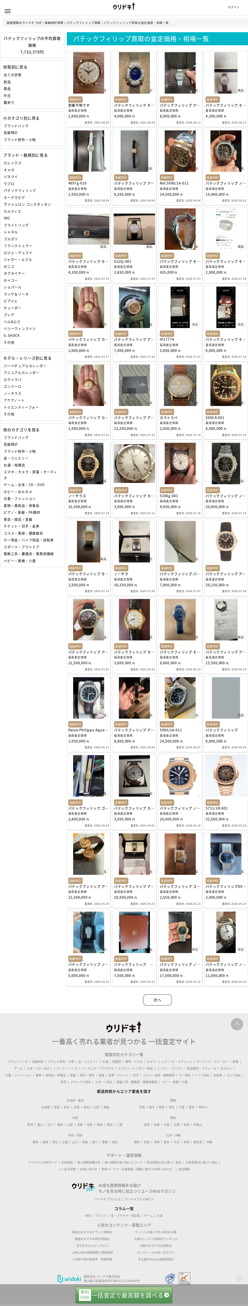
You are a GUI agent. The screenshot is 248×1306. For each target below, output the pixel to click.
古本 (30, 1068)
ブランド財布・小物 (20, 139)
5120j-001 (123, 261)
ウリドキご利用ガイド (42, 1162)
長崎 (157, 1142)
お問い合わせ (88, 1169)
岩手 (67, 1107)
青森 (57, 1107)
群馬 (162, 1107)
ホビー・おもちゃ (18, 491)
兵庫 (176, 1124)
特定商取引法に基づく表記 (164, 1162)
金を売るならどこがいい (92, 1246)
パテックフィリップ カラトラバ (93, 339)
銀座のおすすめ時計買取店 (92, 1239)
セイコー (11, 280)
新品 (7, 81)
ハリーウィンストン (20, 328)
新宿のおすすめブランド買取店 (92, 1232)
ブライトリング (16, 225)
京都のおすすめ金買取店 (156, 1246)
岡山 (55, 1142)
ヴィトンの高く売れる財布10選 (155, 1232)
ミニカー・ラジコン (170, 1068)
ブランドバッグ (16, 125)
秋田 (86, 1107)
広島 (65, 1142)
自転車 (217, 1075)
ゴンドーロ (13, 386)
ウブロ (9, 183)
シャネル (11, 231)
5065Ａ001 (215, 417)
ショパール (13, 287)
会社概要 (184, 1169)
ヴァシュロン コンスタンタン (27, 204)
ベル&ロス (12, 321)
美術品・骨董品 (56, 1075)
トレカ (73, 1068)
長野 (80, 1124)
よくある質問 (67, 1169)
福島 (106, 1107)
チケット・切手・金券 (21, 526)
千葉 (182, 1107)
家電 (235, 1061)
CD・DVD (43, 1068)
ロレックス (13, 162)
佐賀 (147, 1142)
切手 (136, 1075)
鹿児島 (198, 1142)
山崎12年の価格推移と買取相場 (92, 1252)
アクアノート (14, 400)
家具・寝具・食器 (18, 519)
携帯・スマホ (134, 1061)
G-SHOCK (12, 335)
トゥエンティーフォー (21, 407)
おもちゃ (226, 1068)
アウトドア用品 (80, 1082)
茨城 (142, 1107)
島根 (45, 1142)
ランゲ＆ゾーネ (16, 294)
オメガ (9, 169)
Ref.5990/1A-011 (174, 183)
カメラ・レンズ (157, 1061)
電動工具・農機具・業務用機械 (29, 553)
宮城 (76, 1107)
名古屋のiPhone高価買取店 (156, 1259)
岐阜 (90, 1124)
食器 (101, 1075)
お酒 (105, 1061)
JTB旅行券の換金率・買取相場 (92, 1259)
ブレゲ (9, 314)
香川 (95, 1142)
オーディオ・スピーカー (212, 1061)
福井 (60, 1124)
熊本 (167, 1142)
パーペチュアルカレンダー (25, 365)
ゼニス (9, 266)
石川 (50, 1124)
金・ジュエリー (16, 458)
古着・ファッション (20, 498)
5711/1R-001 (217, 808)
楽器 (73, 1075)
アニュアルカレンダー (21, 372)
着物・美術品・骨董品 (21, 505)
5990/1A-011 (171, 729)
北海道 (45, 1107)
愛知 (110, 1124)
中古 (7, 95)
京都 (157, 1124)
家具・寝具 (87, 1075)
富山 (40, 1124)
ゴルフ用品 (233, 1075)
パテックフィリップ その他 (136, 105)
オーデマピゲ (14, 197)
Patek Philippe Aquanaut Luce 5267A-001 (105, 729)
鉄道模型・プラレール (201, 1068)
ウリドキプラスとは (107, 1199)
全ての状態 (13, 74)
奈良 (186, 1124)
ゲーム (18, 1068)
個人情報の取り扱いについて (123, 1162)
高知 (115, 1142)
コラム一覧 (124, 1208)
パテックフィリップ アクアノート (187, 105)
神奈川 (203, 1107)
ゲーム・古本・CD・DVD (24, 484)
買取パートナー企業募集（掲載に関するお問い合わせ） (137, 1169)
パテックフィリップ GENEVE (139, 964)
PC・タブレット (182, 1061)
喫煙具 (116, 1061)
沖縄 (209, 1142)
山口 (75, 1142)
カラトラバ (13, 379)
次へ (157, 1000)
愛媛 (105, 1142)
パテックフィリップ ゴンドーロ (93, 808)
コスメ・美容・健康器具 (23, 533)
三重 (120, 1124)
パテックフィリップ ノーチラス (185, 808)
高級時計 (11, 132)
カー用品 (185, 1075)
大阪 (167, 1124)
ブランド (101, 1215)
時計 (88, 1215)
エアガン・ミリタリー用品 (135, 1068)
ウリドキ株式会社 (108, 1276)
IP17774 (167, 339)
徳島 (85, 1142)
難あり (9, 102)
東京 (191, 1107)
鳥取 (35, 1142)
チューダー (13, 307)
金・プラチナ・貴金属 (125, 1215)
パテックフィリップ (20, 190)
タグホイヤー (14, 273)
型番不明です (79, 105)
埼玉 (172, 1107)
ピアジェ (11, 300)
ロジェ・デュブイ (18, 252)
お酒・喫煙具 (14, 465)
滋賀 (147, 1124)
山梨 (70, 1124)
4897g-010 (77, 183)
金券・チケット (118, 1075)
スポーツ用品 (103, 1082)
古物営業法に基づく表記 (201, 1162)
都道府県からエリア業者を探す (124, 1091)
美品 (7, 88)
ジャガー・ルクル (18, 259)
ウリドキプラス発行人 (139, 1199)
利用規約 (67, 1162)
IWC (7, 218)
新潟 (30, 1124)
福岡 (137, 1142)
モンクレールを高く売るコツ (156, 1252)
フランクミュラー (18, 245)
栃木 (152, 1107)
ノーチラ (121, 573)
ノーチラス (13, 393)
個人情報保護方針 (89, 1162)
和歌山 (198, 1124)
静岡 (100, 1124)
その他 (9, 342)
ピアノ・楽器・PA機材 (22, 512)
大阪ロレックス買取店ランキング (156, 1239)
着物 (38, 1075)
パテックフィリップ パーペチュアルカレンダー (198, 573)
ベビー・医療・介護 (20, 560)
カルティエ (12, 211)
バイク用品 (202, 1075)
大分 (176, 1142)
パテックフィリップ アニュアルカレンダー (148, 339)
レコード (59, 1068)
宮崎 (186, 1142)
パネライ (11, 176)
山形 (96, 1107)
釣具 (63, 1082)
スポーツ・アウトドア (21, 546)
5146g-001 (169, 495)
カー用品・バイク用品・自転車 (29, 539)
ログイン (234, 7)
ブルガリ (11, 238)
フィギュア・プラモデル (98, 1068)
